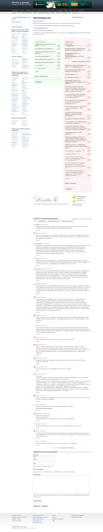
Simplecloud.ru (25, 98)
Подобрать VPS (40, 10)
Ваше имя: (36, 454)
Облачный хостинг (37, 520)
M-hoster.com (25, 33)
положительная (47, 471)
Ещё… (37, 71)
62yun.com (14, 84)
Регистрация (81, 10)
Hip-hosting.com (15, 106)
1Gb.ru (13, 35)
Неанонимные (42, 221)
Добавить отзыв (78, 17)
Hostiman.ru (14, 43)
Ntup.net (24, 136)
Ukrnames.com (25, 67)
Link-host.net (15, 53)
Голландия (60, 519)
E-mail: (35, 459)
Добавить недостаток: (70, 183)
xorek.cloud (24, 49)
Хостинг (14, 12)
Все (35, 221)
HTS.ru (13, 46)
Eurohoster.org (15, 97)
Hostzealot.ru (15, 144)
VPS (19, 12)
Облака (35, 12)
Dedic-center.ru (15, 141)
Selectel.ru (24, 95)
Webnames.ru (25, 48)
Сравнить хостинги (50, 10)
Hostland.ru (14, 45)
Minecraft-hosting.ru (26, 134)
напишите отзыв (72, 32)
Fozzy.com (14, 38)
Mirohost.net (25, 60)
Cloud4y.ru (14, 122)
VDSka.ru (24, 106)
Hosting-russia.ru (16, 108)
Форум (66, 10)
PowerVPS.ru (25, 89)
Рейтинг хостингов (16, 515)
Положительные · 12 (53, 221)
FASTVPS (14, 98)
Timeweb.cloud (25, 144)
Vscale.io (14, 77)
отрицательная (57, 471)
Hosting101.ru (15, 10)
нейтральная (38, 471)
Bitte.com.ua (15, 59)
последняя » (71, 447)
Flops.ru (13, 123)
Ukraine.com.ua (25, 65)
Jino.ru (13, 51)
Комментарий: (37, 474)
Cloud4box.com (15, 95)
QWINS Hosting (25, 137)
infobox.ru (24, 122)
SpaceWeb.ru (25, 41)
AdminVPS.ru (15, 85)
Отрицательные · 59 (67, 221)
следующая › (64, 447)
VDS (34, 517)
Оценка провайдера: (38, 469)
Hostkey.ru (14, 109)
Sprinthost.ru (25, 43)
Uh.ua (23, 63)
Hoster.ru (14, 40)
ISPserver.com (15, 49)
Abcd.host (14, 134)
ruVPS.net (24, 92)
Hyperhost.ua (25, 59)
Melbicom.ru (25, 82)
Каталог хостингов (16, 520)
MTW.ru (24, 84)
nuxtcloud (24, 85)
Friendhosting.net (16, 62)
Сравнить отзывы (16, 519)
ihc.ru (13, 48)
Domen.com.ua (15, 60)
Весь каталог (75, 12)
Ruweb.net (24, 93)
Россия (54, 515)
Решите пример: (37, 500)
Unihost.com (25, 145)
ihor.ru (13, 114)
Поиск (70, 10)
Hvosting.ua (14, 67)
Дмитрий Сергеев (23, 526)
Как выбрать (60, 10)
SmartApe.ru (25, 40)
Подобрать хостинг (16, 517)
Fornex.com (14, 101)
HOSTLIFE (14, 63)
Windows (53, 12)
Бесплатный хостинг (38, 522)
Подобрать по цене (30, 10)
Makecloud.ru (25, 123)
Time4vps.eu (25, 101)
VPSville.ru (24, 109)
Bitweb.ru (14, 90)
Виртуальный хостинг (38, 515)
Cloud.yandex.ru (15, 93)
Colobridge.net (15, 33)
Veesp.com (24, 108)
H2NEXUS (14, 104)
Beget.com (14, 37)
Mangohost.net (25, 133)
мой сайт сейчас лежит (69, 471)
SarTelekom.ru (25, 139)
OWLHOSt (24, 35)
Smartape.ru (25, 142)
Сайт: (34, 463)
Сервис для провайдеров (78, 515)
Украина (58, 12)
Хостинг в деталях (20, 2)
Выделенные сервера (43, 12)
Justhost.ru (24, 79)
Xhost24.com (25, 111)
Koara (23, 81)
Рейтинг (22, 10)
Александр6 (39, 243)
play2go (24, 87)
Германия (64, 12)
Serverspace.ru (25, 97)
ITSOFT (13, 147)
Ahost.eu (14, 87)
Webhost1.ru (25, 46)
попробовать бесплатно (41, 517)
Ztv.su (23, 113)
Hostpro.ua (14, 65)
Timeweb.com (25, 45)
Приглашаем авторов (77, 517)
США (69, 12)
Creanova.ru (14, 139)
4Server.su (14, 82)
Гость (37, 258)
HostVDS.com (15, 111)
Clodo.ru (14, 92)
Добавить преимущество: (41, 76)
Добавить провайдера (17, 26)
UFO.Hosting (25, 104)
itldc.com (14, 145)
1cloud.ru (14, 79)
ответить (38, 240)
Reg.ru (23, 37)
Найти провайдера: (16, 22)
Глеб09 (37, 224)
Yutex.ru (24, 51)
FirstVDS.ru (14, 100)
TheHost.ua (24, 62)
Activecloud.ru (15, 120)
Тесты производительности (41, 28)
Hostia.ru (14, 41)
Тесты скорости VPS (27, 12)
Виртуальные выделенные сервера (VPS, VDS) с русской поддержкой (55, 203)
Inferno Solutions (26, 77)
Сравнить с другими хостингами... (81, 61)
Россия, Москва (49, 30)
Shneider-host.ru (26, 38)
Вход (75, 10)
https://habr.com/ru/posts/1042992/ (44, 408)
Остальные (24, 53)
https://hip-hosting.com (38, 21)
